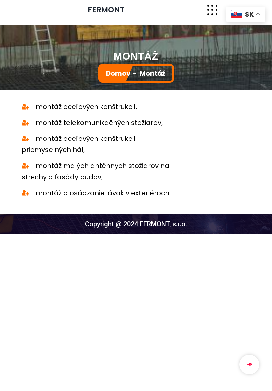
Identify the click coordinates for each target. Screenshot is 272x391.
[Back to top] (264, 383)
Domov (118, 73)
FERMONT (106, 9)
